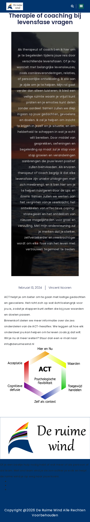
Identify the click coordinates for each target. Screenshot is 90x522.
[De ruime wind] (14, 6)
